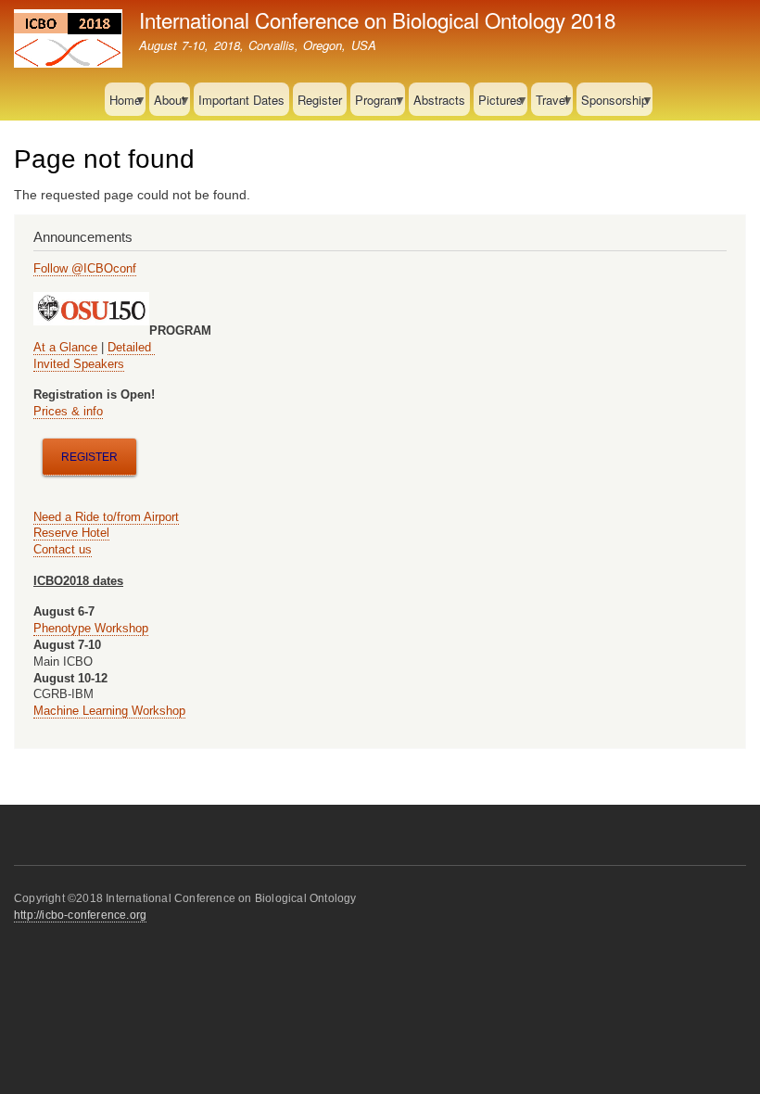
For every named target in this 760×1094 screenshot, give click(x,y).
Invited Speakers (78, 364)
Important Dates (241, 99)
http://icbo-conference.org (80, 915)
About (167, 103)
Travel (549, 103)
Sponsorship (612, 103)
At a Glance (65, 347)
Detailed (131, 347)
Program (375, 103)
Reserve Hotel (71, 533)
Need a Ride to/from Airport (106, 517)
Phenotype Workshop (90, 628)
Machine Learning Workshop (109, 711)
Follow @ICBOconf (84, 268)
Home (123, 103)
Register (320, 99)
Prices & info (68, 411)
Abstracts (439, 99)
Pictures (498, 103)
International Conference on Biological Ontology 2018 (377, 19)
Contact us (62, 549)
